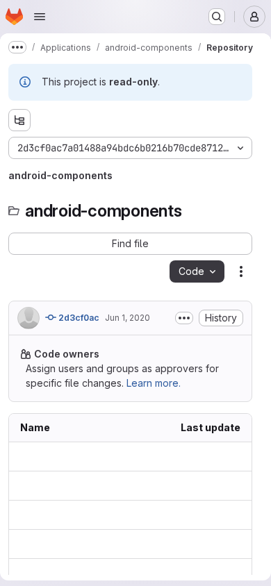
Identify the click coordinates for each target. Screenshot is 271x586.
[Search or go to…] (216, 16)
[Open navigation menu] (39, 17)
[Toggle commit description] (184, 318)
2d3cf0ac (77, 317)
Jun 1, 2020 (127, 317)
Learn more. (153, 383)
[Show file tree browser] (19, 120)
